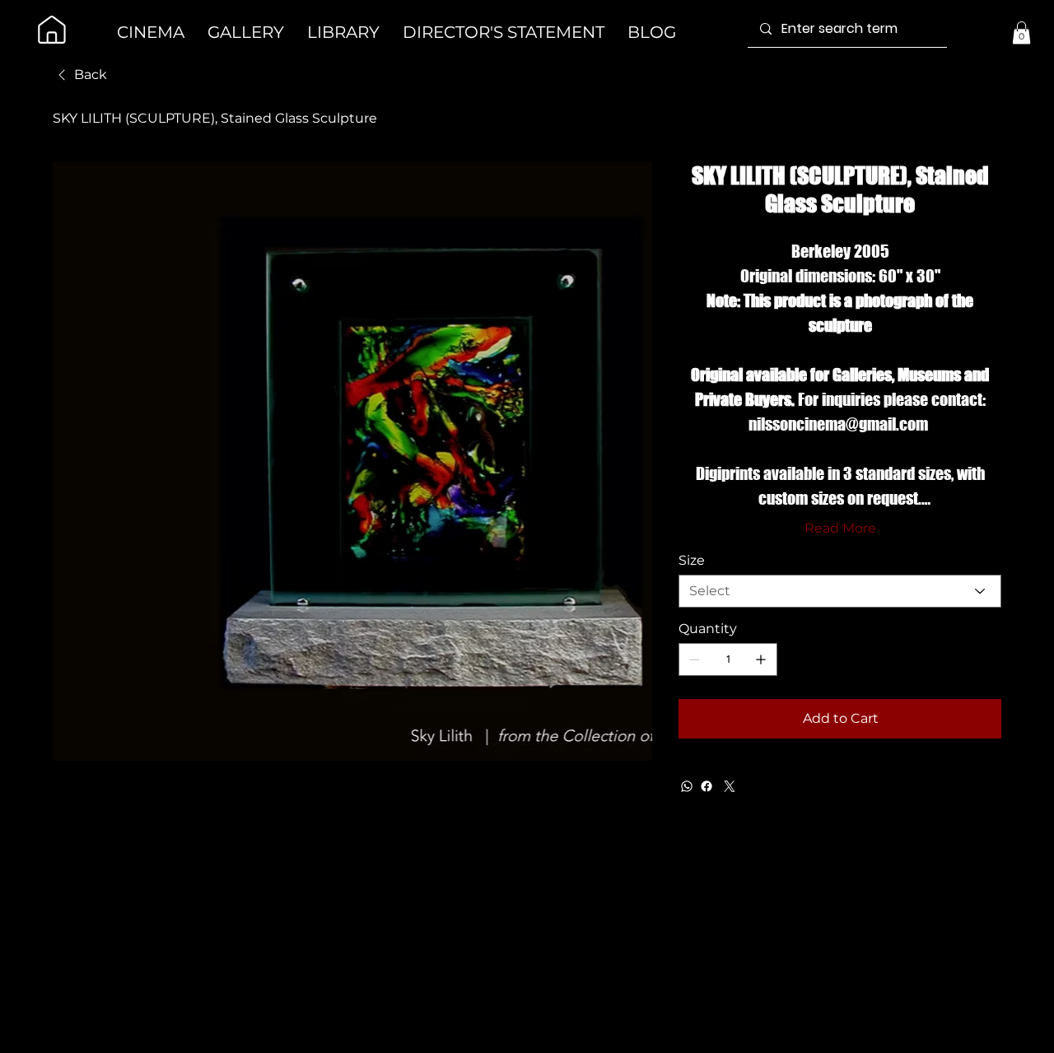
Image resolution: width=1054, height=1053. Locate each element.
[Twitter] (729, 786)
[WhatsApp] (687, 786)
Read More (840, 528)
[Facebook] (706, 786)
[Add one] (760, 659)
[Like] (51, 29)
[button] (1021, 32)
